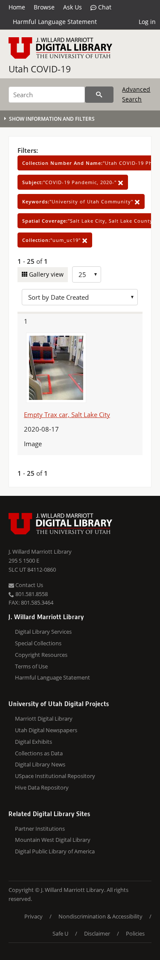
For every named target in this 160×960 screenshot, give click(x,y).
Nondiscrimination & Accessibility (100, 916)
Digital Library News (40, 764)
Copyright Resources (41, 655)
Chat (103, 7)
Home (17, 7)
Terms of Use (31, 666)
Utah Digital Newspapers (46, 730)
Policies (135, 933)
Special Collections (38, 643)
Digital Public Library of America (55, 851)
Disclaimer (97, 933)
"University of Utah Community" (78, 201)
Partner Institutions (40, 828)
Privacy (33, 916)
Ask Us (72, 7)
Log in (147, 22)
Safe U (60, 933)
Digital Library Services (43, 631)
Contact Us (28, 585)
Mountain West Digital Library (52, 840)
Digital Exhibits (33, 741)
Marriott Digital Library (44, 718)
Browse (44, 7)
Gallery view (45, 274)
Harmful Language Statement (55, 22)
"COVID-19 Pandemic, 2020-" (70, 182)
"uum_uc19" (52, 240)
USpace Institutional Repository (55, 776)
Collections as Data (39, 753)
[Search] (99, 94)
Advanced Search (136, 94)
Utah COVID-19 (40, 69)
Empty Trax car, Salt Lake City (67, 414)
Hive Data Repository (42, 787)
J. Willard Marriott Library (40, 551)
